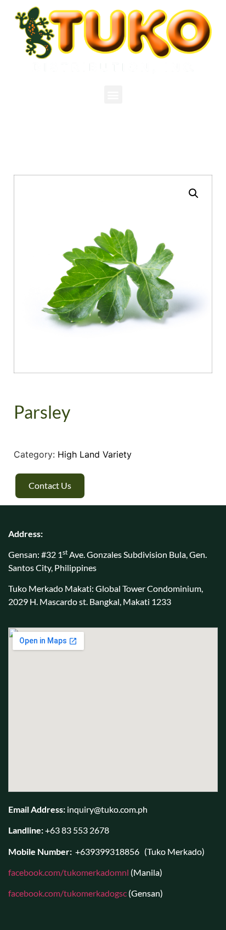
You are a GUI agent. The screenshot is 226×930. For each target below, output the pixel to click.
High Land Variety (95, 454)
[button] (113, 94)
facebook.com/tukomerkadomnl (68, 872)
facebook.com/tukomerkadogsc (67, 893)
